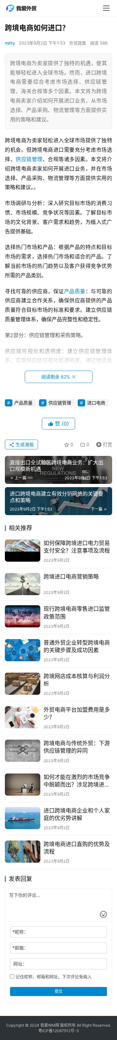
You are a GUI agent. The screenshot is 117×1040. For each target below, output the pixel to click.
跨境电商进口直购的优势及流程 (77, 848)
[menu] (106, 8)
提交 (58, 991)
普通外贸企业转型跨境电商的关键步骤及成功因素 (77, 646)
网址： (20, 963)
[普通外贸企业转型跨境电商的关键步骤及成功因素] (22, 650)
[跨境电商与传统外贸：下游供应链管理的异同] (22, 751)
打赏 (102, 443)
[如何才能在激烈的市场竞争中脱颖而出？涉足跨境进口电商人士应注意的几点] (22, 784)
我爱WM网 (49, 1025)
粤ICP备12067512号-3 (58, 1030)
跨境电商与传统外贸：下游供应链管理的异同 (77, 747)
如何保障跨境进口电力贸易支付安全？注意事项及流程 (77, 547)
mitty (10, 43)
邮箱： (20, 948)
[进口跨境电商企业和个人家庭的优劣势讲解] (22, 818)
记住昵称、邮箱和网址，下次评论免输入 (53, 976)
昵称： (20, 932)
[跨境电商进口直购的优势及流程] (22, 852)
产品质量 (74, 291)
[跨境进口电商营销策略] (22, 584)
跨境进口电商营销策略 (71, 576)
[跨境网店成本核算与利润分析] (22, 684)
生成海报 (24, 444)
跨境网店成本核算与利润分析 (77, 680)
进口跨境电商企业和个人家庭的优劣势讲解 (77, 814)
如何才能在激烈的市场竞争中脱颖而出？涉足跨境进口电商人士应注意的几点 (77, 781)
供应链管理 (29, 159)
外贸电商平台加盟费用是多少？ (77, 713)
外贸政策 (77, 43)
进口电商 (96, 402)
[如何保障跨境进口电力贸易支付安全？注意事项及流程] (22, 551)
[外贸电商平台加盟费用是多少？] (22, 717)
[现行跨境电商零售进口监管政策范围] (22, 616)
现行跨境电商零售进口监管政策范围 (77, 613)
